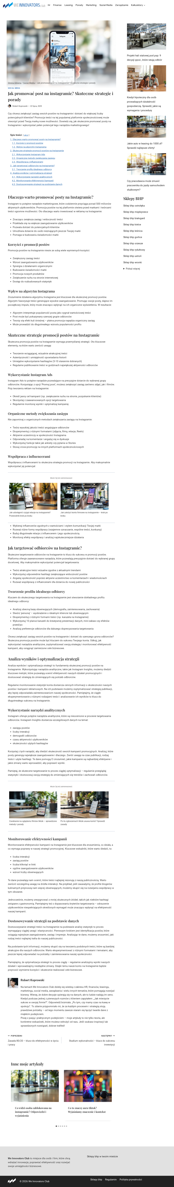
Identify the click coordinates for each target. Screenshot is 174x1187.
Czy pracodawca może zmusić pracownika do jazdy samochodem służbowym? (146, 185)
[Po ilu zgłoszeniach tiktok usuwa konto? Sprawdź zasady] (85, 804)
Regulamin (111, 1179)
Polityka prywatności (131, 1179)
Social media (105, 5)
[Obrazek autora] (9, 106)
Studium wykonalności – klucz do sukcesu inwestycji (92, 1040)
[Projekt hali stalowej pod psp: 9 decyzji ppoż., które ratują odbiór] (146, 36)
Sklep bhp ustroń (132, 256)
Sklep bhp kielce (132, 224)
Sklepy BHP (133, 198)
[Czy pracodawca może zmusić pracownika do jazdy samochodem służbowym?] (146, 164)
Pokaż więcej (133, 268)
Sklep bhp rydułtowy (134, 249)
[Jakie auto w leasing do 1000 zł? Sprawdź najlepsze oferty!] (146, 127)
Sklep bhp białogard (134, 218)
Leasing (68, 5)
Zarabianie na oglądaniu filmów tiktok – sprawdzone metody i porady (33, 823)
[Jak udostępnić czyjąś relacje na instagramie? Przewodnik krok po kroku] (33, 496)
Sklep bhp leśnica (132, 230)
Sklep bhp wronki (132, 262)
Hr (49, 5)
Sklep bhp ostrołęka (134, 205)
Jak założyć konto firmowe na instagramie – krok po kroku (84, 514)
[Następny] (106, 1097)
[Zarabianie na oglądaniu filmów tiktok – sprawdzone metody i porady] (33, 804)
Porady (79, 5)
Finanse (57, 5)
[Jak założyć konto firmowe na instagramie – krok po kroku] (85, 496)
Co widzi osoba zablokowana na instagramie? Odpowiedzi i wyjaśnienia (33, 1111)
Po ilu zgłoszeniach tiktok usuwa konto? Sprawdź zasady (83, 823)
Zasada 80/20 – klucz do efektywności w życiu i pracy (33, 1040)
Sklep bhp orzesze (133, 243)
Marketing (91, 5)
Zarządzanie (121, 5)
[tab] (56, 1126)
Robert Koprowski (20, 106)
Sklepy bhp (96, 1179)
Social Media (14, 88)
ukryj (26, 135)
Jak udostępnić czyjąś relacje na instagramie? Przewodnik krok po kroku (30, 514)
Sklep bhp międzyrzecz (135, 211)
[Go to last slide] (16, 1097)
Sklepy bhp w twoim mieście (102, 1156)
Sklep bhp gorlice (132, 237)
